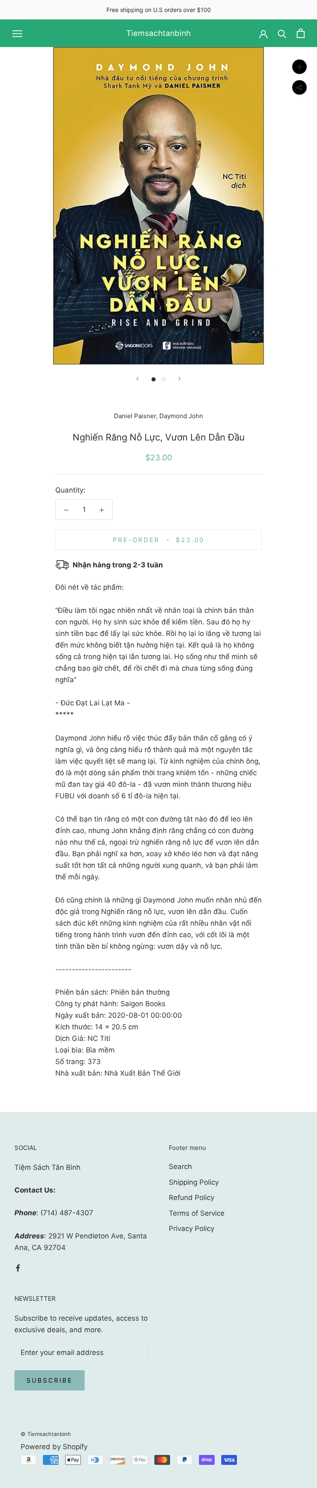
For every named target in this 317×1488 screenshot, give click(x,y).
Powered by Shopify (54, 1447)
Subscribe (49, 1380)
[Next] (179, 379)
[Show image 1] (153, 379)
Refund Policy (191, 1197)
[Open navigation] (17, 33)
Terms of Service (197, 1213)
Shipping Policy (194, 1182)
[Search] (282, 33)
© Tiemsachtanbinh (46, 1434)
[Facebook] (17, 1267)
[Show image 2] (163, 379)
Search (180, 1166)
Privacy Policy (191, 1228)
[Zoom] (299, 67)
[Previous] (137, 379)
